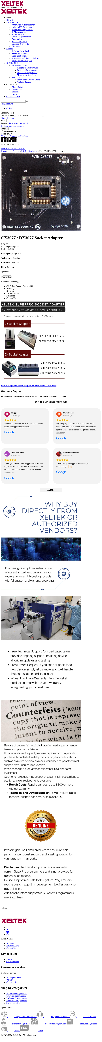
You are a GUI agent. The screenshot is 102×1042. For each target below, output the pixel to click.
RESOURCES (12, 63)
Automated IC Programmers (23, 25)
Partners (15, 92)
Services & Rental (19, 41)
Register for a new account (12, 126)
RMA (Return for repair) (22, 60)
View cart (5, 136)
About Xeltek (17, 87)
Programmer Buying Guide (28, 80)
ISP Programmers (19, 32)
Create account (12, 961)
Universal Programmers (16, 996)
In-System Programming (27, 70)
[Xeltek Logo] (12, 8)
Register (10, 118)
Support (9, 49)
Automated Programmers (16, 993)
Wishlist (9, 980)
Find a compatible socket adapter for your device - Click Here (28, 386)
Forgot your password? (19, 123)
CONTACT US (13, 96)
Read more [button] (60, 433)
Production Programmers (22, 29)
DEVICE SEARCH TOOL (13, 149)
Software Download (20, 51)
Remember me (10, 131)
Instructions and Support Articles (25, 58)
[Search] (27, 101)
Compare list (11, 982)
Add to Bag (6, 277)
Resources (16, 77)
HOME (9, 20)
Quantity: (5, 271)
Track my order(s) (8, 115)
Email (3, 120)
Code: (3, 249)
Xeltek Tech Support (20, 53)
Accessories (17, 39)
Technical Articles (19, 65)
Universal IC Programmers (23, 27)
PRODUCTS (12, 22)
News (14, 94)
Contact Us (11, 948)
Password (5, 123)
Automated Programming (27, 68)
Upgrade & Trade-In (20, 44)
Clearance (16, 46)
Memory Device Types (26, 75)
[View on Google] (7, 414)
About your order (13, 977)
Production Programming (27, 72)
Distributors (17, 89)
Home (3, 151)
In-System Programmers (16, 998)
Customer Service (19, 56)
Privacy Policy (12, 946)
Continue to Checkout (19, 136)
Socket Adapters (18, 34)
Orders (9, 108)
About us (10, 943)
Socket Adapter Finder (21, 37)
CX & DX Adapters (29, 151)
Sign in (4, 118)
